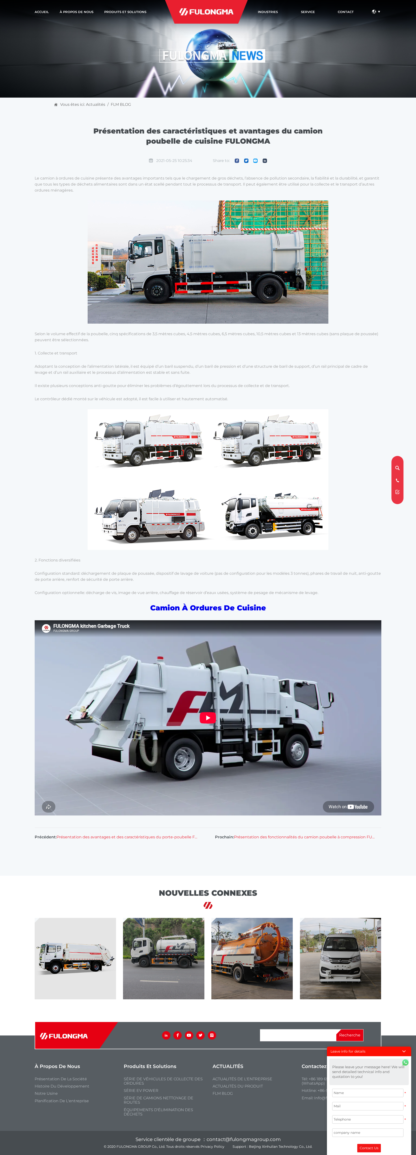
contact (346, 12)
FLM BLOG (121, 104)
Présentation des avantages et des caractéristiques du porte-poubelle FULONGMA (127, 837)
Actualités (95, 104)
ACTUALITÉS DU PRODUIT (238, 1086)
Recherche (349, 1035)
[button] (369, 1051)
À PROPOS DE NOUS (76, 12)
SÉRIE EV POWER (141, 1090)
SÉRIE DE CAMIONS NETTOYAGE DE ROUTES (158, 1100)
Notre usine (46, 1093)
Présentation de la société (61, 1079)
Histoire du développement (62, 1086)
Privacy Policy (212, 1146)
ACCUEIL (42, 12)
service (308, 12)
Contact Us (369, 1148)
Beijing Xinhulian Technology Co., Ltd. (280, 1146)
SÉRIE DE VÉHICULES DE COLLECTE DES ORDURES (163, 1081)
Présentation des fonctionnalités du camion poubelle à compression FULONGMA (305, 837)
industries (268, 12)
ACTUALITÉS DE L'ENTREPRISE (242, 1079)
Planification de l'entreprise (62, 1101)
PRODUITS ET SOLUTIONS (125, 12)
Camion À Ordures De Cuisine (208, 607)
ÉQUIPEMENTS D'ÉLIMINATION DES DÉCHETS (158, 1112)
